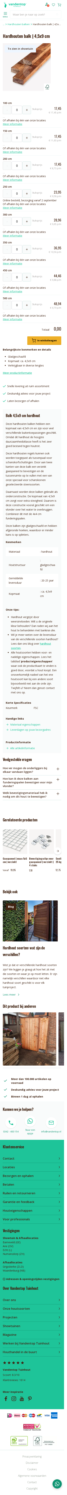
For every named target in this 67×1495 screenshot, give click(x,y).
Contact (32, 1482)
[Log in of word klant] (47, 5)
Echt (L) (7, 1250)
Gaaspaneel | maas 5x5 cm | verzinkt (15, 860)
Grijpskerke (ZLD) (13, 1266)
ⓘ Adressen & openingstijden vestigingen (31, 1279)
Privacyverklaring (32, 1456)
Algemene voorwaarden (32, 1475)
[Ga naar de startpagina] (14, 4)
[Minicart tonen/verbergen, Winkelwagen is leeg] (59, 5)
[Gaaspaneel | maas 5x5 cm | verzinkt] (15, 841)
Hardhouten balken (19, 24)
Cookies (32, 1469)
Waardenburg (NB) (14, 1270)
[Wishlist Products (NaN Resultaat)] (53, 4)
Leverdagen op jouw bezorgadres (30, 729)
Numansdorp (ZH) (13, 1254)
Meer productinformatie (17, 373)
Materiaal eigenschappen (25, 724)
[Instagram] (14, 1399)
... (3, 24)
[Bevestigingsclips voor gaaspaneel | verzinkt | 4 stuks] (41, 841)
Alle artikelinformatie (22, 748)
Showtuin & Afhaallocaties (20, 1238)
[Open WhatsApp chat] (57, 1484)
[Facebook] (6, 1399)
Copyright (32, 1488)
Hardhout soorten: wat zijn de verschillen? (24, 951)
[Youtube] (22, 1399)
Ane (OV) (8, 1246)
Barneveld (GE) (12, 1242)
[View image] (29, 1039)
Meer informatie (12, 124)
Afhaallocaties (12, 1262)
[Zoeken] (57, 14)
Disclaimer (32, 1463)
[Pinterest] (30, 1399)
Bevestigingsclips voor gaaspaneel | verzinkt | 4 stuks (41, 862)
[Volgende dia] (57, 851)
